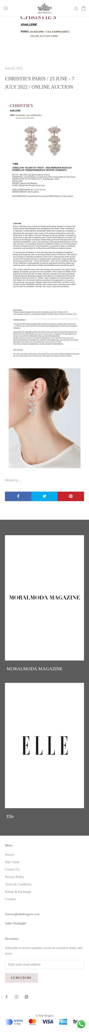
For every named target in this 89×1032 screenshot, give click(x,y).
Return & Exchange (18, 891)
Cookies (10, 899)
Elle (10, 816)
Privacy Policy (14, 877)
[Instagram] (16, 996)
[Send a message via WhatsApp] (81, 1024)
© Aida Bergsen (44, 1015)
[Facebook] (6, 996)
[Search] (76, 8)
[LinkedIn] (26, 996)
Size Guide (12, 862)
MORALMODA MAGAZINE (35, 668)
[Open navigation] (6, 8)
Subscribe (21, 977)
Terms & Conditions (18, 884)
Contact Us (12, 869)
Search (9, 854)
